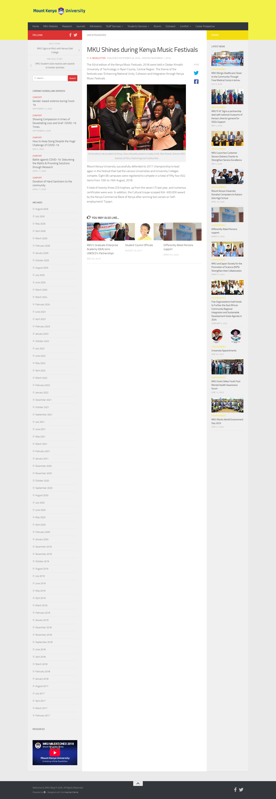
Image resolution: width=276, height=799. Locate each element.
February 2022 (42, 385)
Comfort (184, 26)
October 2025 (42, 260)
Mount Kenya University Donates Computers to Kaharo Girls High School (226, 195)
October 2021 (42, 407)
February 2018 (42, 671)
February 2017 (42, 715)
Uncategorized (96, 35)
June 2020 (40, 510)
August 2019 (41, 568)
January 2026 (41, 253)
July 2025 (40, 275)
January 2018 (41, 678)
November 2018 (43, 634)
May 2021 (40, 436)
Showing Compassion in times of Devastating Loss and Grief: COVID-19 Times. (54, 123)
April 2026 (40, 231)
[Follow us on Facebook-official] (70, 35)
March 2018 (41, 664)
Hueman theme (71, 792)
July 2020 (40, 502)
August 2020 (41, 495)
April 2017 (40, 700)
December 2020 (43, 466)
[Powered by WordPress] (45, 792)
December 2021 (43, 399)
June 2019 (40, 583)
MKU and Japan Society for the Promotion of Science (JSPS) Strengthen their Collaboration (226, 267)
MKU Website (50, 26)
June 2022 (40, 355)
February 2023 (42, 326)
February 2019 (42, 612)
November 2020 (43, 473)
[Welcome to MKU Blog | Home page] (59, 11)
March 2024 (41, 297)
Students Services (137, 26)
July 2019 (40, 576)
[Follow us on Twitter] (75, 35)
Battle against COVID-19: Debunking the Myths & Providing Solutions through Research (53, 163)
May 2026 (40, 223)
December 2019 (43, 546)
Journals (81, 26)
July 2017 (40, 693)
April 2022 (40, 370)
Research (67, 26)
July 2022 (40, 348)
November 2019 (43, 554)
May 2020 (40, 517)
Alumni (157, 26)
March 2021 (41, 444)
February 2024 (42, 304)
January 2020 (41, 539)
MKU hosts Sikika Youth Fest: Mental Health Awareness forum (226, 385)
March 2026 (41, 238)
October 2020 (42, 480)
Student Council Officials (139, 245)
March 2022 (41, 377)
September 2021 (43, 414)
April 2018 (40, 656)
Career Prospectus (205, 26)
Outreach (171, 26)
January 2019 (41, 620)
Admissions (96, 26)
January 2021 (41, 458)
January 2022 (41, 392)
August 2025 (41, 267)
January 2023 (41, 333)
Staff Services (113, 26)
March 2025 (41, 289)
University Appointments (223, 350)
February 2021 (42, 451)
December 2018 (43, 627)
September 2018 (43, 642)
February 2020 (42, 532)
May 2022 (40, 363)
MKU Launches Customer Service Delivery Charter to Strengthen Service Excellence (226, 156)
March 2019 (41, 605)
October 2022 (42, 341)
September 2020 (43, 488)
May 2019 (40, 590)
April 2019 (40, 598)
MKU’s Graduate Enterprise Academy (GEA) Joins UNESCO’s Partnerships (102, 249)
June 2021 (40, 429)
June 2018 (40, 649)
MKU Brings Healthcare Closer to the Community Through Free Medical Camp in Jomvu (226, 77)
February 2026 (42, 245)
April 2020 (40, 524)
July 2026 (40, 216)
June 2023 (40, 311)
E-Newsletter (98, 58)
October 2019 (42, 561)
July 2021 (40, 421)
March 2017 (41, 708)
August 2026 (41, 209)
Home (35, 26)
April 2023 (40, 319)
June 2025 (40, 282)
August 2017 (41, 686)
